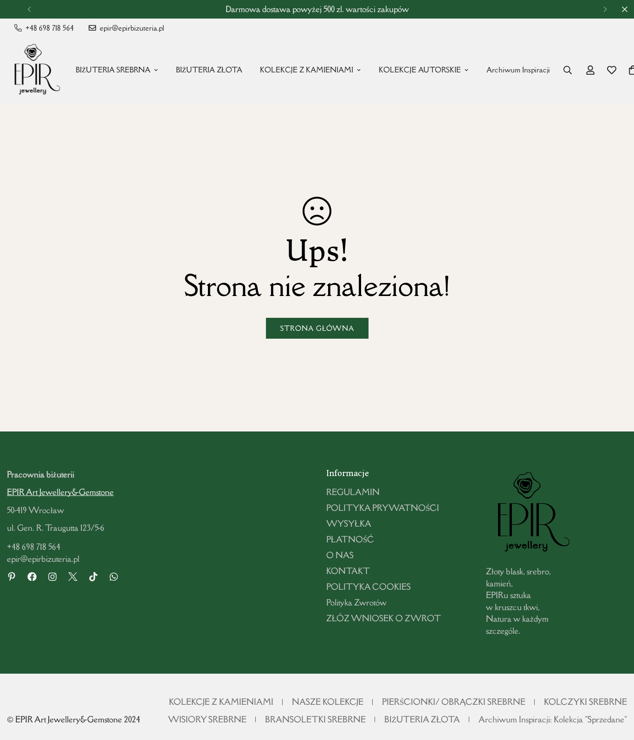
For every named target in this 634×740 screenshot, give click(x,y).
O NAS (340, 555)
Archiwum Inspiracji (518, 70)
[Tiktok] (93, 576)
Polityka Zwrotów (356, 602)
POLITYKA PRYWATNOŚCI (382, 507)
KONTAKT (348, 571)
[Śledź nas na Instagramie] (52, 576)
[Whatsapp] (113, 576)
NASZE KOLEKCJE (327, 701)
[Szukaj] (568, 70)
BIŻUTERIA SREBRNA (113, 70)
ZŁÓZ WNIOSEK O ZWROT (383, 618)
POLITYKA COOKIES (368, 586)
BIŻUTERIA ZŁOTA (209, 70)
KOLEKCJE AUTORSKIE (420, 70)
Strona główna (317, 328)
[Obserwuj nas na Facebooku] (32, 576)
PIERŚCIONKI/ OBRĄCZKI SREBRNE (453, 701)
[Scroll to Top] (616, 689)
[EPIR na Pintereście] (11, 576)
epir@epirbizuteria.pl (43, 558)
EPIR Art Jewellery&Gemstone (60, 492)
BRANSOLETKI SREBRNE (315, 719)
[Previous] (29, 9)
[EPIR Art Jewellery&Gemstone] (35, 70)
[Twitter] (73, 576)
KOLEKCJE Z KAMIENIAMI (306, 70)
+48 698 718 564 (33, 546)
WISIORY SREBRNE (207, 719)
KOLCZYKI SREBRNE (585, 701)
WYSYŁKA (348, 523)
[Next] (605, 9)
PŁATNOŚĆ (350, 539)
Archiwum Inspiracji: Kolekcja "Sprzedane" (553, 719)
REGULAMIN (353, 492)
